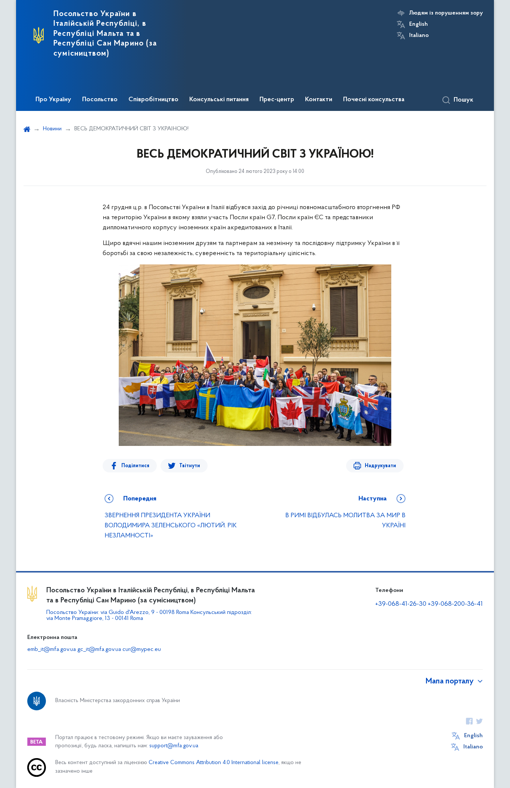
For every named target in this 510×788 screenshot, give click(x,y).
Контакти (318, 99)
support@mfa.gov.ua (173, 746)
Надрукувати (380, 466)
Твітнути (189, 466)
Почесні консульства (373, 99)
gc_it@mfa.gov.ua (99, 649)
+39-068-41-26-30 (400, 604)
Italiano (419, 35)
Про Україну (53, 99)
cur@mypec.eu (141, 649)
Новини (52, 129)
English (418, 24)
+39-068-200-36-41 (455, 604)
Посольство (100, 99)
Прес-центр (276, 99)
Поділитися (135, 466)
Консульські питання (219, 99)
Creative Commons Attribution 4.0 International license (214, 763)
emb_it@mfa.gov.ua (51, 649)
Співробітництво (153, 99)
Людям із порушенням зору (446, 13)
